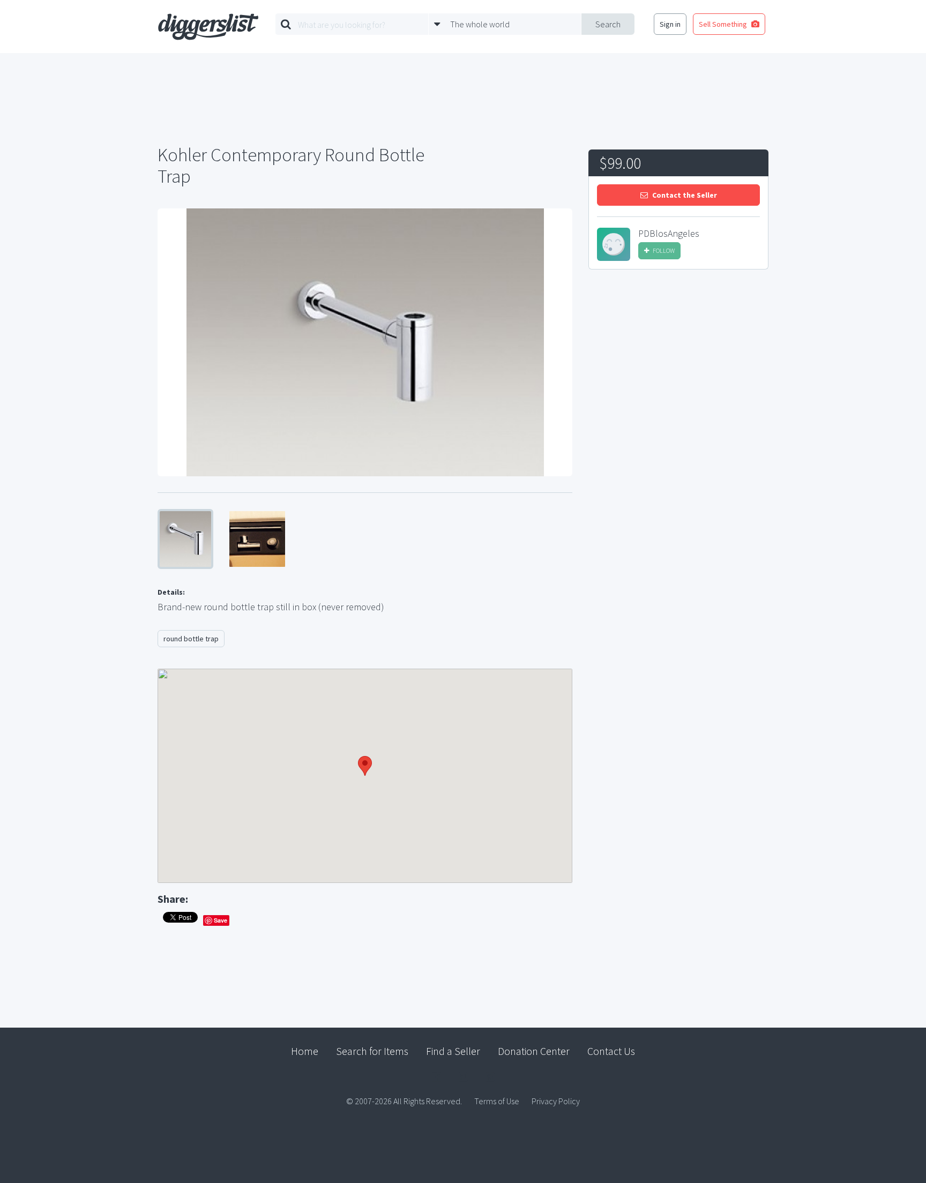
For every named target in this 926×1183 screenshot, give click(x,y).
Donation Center (534, 1051)
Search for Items (372, 1051)
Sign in (670, 24)
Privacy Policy (556, 1101)
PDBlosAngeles (668, 233)
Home (304, 1051)
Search (608, 24)
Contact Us (611, 1051)
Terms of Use (496, 1101)
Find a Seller (453, 1051)
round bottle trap (191, 638)
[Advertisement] (678, 358)
